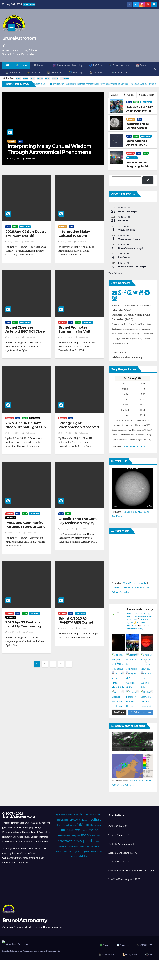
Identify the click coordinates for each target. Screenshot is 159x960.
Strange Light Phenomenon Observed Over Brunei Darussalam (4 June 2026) (78, 429)
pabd (18, 78)
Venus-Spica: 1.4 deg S (129, 238)
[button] (155, 69)
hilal (80, 824)
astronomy (73, 814)
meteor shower (64, 836)
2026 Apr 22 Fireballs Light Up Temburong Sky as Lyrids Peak (23, 626)
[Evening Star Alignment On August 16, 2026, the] (118, 642)
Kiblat (144, 446)
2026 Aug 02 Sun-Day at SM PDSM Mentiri (25, 234)
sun (70, 851)
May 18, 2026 (14, 533)
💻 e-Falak (12, 72)
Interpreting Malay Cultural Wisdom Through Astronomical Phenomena (77, 238)
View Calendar (115, 273)
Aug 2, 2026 (13, 242)
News (79, 141)
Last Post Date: (116, 879)
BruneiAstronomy (19, 41)
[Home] (7, 65)
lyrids (71, 830)
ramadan (69, 846)
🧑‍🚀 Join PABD (97, 72)
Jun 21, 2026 (67, 337)
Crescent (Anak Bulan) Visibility (128, 587)
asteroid (64, 815)
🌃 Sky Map (76, 72)
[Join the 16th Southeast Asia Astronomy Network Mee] (147, 679)
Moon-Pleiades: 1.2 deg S (130, 248)
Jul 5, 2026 (66, 242)
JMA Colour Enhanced (123, 785)
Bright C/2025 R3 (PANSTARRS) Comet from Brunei (75, 622)
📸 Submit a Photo (106, 954)
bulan (92, 815)
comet (99, 814)
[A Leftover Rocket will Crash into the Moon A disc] (118, 698)
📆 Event (141, 65)
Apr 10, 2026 (67, 628)
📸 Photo (32, 72)
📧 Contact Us (123, 945)
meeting (84, 830)
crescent (75, 819)
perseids (96, 841)
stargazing (61, 851)
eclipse (40, 78)
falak (59, 825)
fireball (66, 825)
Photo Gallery (96, 141)
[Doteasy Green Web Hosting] (15, 944)
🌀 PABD (94, 65)
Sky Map (137, 511)
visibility (83, 856)
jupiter (98, 825)
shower (83, 846)
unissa (100, 851)
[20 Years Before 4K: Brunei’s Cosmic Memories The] (132, 698)
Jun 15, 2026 (14, 433)
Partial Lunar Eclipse (128, 211)
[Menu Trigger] (11, 27)
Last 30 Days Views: (119, 852)
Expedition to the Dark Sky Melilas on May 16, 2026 (77, 523)
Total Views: (115, 861)
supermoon (78, 851)
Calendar (142, 583)
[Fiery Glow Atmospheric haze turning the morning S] (147, 642)
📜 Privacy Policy (129, 954)
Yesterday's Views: (118, 844)
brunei (55, 78)
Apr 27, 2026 (67, 529)
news (33, 78)
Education (130, 119)
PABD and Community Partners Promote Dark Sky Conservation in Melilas (25, 529)
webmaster (102, 159)
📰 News (39, 65)
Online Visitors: (116, 826)
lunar (47, 78)
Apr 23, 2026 (14, 632)
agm (58, 814)
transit (93, 851)
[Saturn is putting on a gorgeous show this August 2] (147, 661)
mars (77, 829)
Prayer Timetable (131, 446)
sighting (90, 846)
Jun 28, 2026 (85, 159)
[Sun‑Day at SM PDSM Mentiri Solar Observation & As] (118, 679)
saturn (76, 846)
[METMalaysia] (132, 766)
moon (25, 78)
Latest (116, 94)
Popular (130, 94)
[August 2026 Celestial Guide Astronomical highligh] (132, 679)
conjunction (62, 819)
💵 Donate (104, 945)
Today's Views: (116, 835)
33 (61, 664)
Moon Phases (129, 583)
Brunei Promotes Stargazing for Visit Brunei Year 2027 (74, 331)
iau (87, 824)
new (98, 836)
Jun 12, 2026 (67, 433)
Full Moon (123, 220)
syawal (86, 851)
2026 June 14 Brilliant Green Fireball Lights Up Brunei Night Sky (25, 427)
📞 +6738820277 (144, 945)
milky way (76, 836)
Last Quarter (124, 257)
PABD (87, 141)
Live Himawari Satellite (140, 780)
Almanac (127, 511)
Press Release (147, 94)
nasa (94, 836)
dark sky (85, 820)
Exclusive (130, 153)
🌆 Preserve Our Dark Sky (67, 65)
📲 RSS (148, 954)
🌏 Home (21, 65)
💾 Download (54, 72)
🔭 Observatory (118, 65)
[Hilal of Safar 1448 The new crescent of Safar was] (147, 698)
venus (74, 856)
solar (97, 846)
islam (92, 825)
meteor (93, 829)
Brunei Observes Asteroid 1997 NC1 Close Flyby (25, 331)
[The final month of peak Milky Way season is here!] (118, 661)
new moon (65, 78)
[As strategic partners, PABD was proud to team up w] (132, 642)
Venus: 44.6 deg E (126, 229)
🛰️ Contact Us (119, 72)
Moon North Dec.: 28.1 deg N (132, 266)
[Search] (147, 180)
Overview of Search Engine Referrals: (128, 870)
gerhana (73, 825)
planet (61, 846)
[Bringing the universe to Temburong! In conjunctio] (132, 661)
